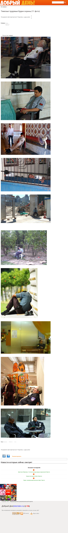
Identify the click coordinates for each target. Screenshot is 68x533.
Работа (10, 441)
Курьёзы (7, 24)
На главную (3, 6)
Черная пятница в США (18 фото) (34, 476)
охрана (10, 35)
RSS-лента (26, 513)
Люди (6, 23)
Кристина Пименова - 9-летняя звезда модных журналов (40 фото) (34, 472)
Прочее (7, 25)
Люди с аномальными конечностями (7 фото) (34, 480)
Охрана (5, 441)
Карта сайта (36, 513)
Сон (15, 441)
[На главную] (17, 2)
